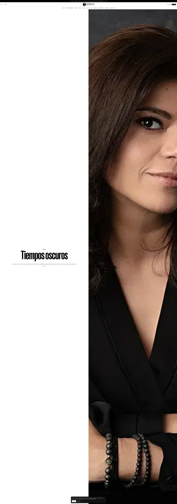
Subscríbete (173, 4)
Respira (6, 4)
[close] (176, 1)
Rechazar (78, 501)
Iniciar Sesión (169, 4)
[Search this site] (1, 4)
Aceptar (74, 501)
